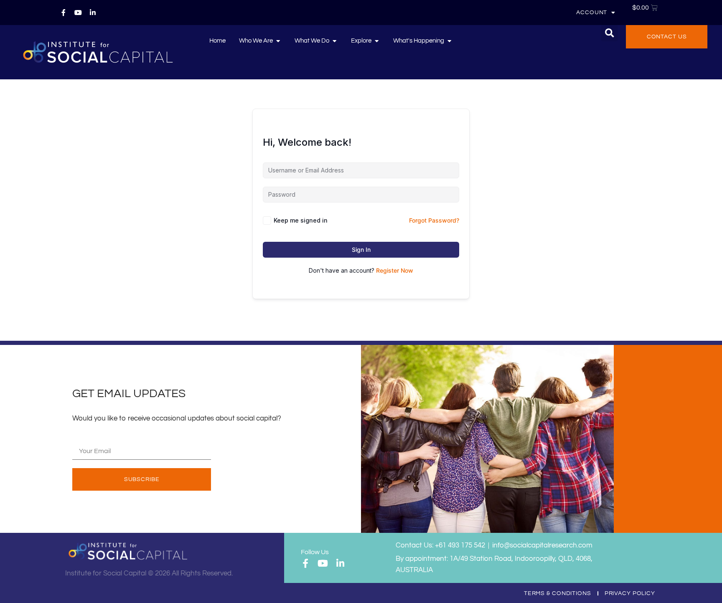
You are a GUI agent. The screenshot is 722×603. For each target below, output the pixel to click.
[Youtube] (78, 12)
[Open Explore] (377, 40)
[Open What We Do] (334, 40)
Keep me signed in (301, 220)
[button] (609, 33)
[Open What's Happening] (449, 40)
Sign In (361, 249)
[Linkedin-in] (92, 12)
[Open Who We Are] (278, 40)
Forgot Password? (434, 220)
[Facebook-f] (63, 12)
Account (591, 12)
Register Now (394, 270)
